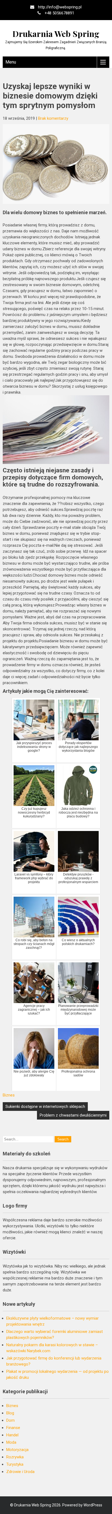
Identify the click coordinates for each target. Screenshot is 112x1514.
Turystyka (14, 1464)
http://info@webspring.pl (60, 7)
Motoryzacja (17, 1449)
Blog (10, 1413)
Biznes (9, 1095)
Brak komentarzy (53, 118)
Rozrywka (15, 1457)
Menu (10, 62)
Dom (10, 1420)
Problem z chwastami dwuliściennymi (73, 1115)
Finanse (13, 1427)
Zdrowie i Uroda (20, 1471)
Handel (12, 1435)
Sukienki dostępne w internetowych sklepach (45, 1106)
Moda (11, 1442)
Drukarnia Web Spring (56, 33)
